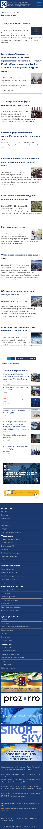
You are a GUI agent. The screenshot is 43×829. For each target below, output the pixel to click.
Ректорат (4, 511)
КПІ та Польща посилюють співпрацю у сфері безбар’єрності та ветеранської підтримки (16, 449)
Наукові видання (6, 593)
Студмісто (4, 549)
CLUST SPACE (6, 664)
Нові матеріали (19, 777)
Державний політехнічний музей (12, 539)
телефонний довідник (34, 788)
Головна (4, 12)
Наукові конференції (8, 597)
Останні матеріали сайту (15, 370)
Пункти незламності (10, 806)
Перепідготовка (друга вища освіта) (13, 576)
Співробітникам (6, 640)
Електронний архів (7, 603)
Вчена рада (4, 515)
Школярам (4, 620)
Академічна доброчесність (10, 654)
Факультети (5, 525)
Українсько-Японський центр (11, 553)
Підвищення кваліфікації (9, 579)
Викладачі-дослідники (8, 651)
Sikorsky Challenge (7, 647)
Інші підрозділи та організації (11, 532)
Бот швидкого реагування (16, 796)
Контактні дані (6, 774)
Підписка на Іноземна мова (10, 364)
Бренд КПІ (32, 774)
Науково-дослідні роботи (9, 600)
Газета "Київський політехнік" (11, 607)
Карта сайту (9, 777)
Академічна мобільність (9, 572)
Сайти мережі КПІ (7, 590)
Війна (3, 661)
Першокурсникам (7, 630)
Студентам (4, 633)
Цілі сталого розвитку (8, 668)
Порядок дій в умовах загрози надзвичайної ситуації (21, 803)
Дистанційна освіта (7, 569)
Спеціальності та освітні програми (12, 658)
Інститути (4, 522)
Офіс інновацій (6, 560)
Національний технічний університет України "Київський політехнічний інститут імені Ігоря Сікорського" (19, 3)
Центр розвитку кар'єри (9, 556)
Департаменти (6, 518)
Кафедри (4, 529)
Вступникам (5, 623)
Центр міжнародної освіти (10, 583)
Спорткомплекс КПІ (7, 546)
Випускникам (5, 637)
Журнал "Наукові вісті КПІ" (10, 610)
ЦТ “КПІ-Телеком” (7, 542)
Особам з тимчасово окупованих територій (15, 626)
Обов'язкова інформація (20, 774)
